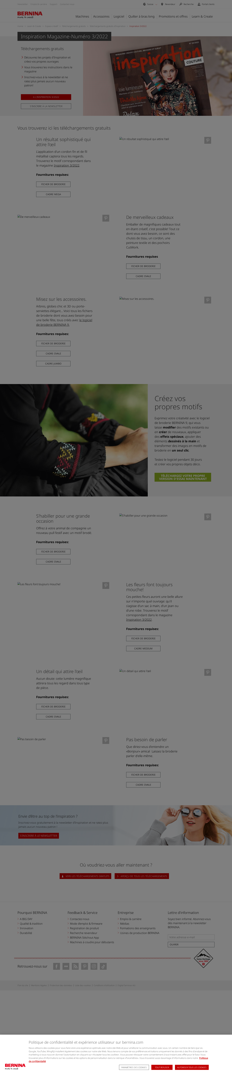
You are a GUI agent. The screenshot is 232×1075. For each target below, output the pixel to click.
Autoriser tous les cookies (192, 1067)
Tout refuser (162, 1067)
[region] (116, 1055)
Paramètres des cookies (134, 1067)
